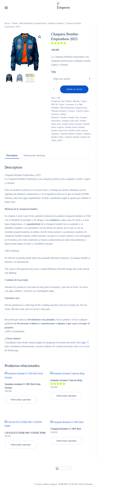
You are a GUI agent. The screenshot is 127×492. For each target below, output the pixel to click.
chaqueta (55, 134)
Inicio (7, 23)
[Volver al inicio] (63, 7)
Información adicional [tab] (34, 155)
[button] (6, 7)
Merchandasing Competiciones (33, 23)
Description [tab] (12, 155)
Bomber (76, 101)
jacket (59, 140)
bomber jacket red (59, 130)
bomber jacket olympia (72, 124)
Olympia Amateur (56, 23)
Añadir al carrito (74, 89)
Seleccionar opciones (21, 399)
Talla (53, 71)
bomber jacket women (78, 130)
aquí (83, 342)
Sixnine (71, 111)
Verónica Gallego (58, 114)
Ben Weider (66, 101)
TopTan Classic (82, 111)
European (70, 104)
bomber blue (73, 117)
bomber (63, 117)
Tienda (15, 23)
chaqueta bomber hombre (71, 134)
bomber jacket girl (70, 121)
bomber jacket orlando (75, 127)
